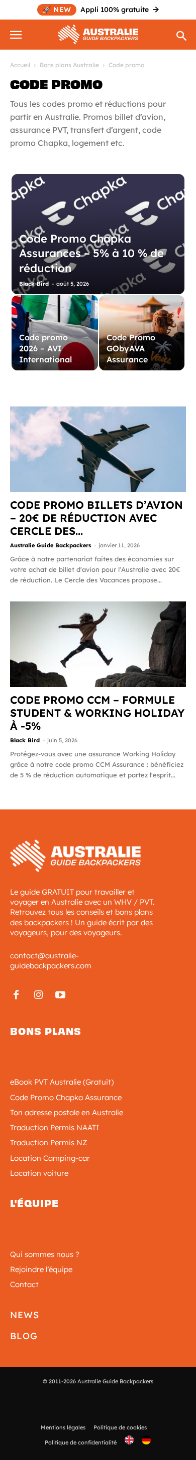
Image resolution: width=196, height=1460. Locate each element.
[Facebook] (16, 995)
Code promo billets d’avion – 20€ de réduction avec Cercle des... (96, 517)
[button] (17, 33)
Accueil (20, 65)
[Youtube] (60, 995)
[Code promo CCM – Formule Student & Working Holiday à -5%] (98, 644)
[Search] (182, 36)
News (24, 1315)
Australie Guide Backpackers (50, 545)
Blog (24, 1336)
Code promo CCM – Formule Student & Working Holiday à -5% (97, 712)
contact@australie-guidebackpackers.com (50, 960)
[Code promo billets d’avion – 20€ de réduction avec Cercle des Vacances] (98, 449)
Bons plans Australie (69, 65)
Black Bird (34, 283)
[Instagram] (38, 995)
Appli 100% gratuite (95, 9)
